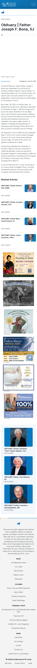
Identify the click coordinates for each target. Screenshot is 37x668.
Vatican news (18, 575)
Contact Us (18, 650)
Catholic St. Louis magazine (18, 624)
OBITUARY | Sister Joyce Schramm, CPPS (11, 236)
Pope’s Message (18, 600)
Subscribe (18, 637)
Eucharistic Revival (18, 628)
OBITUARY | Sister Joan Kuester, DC (17, 478)
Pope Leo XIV (19, 616)
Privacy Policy (20, 663)
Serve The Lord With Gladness (18, 588)
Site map (8, 663)
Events (18, 645)
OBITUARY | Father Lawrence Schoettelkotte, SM (15, 506)
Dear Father (18, 592)
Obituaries (5, 19)
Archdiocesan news (18, 563)
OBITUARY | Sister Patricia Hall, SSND (11, 187)
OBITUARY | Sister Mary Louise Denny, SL (10, 220)
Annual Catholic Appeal (18, 620)
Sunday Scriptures (19, 596)
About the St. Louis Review (19, 654)
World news (18, 571)
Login (30, 663)
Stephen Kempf (5, 81)
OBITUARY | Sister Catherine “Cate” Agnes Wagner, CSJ (15, 450)
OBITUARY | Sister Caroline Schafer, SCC (12, 203)
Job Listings (18, 641)
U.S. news (18, 567)
